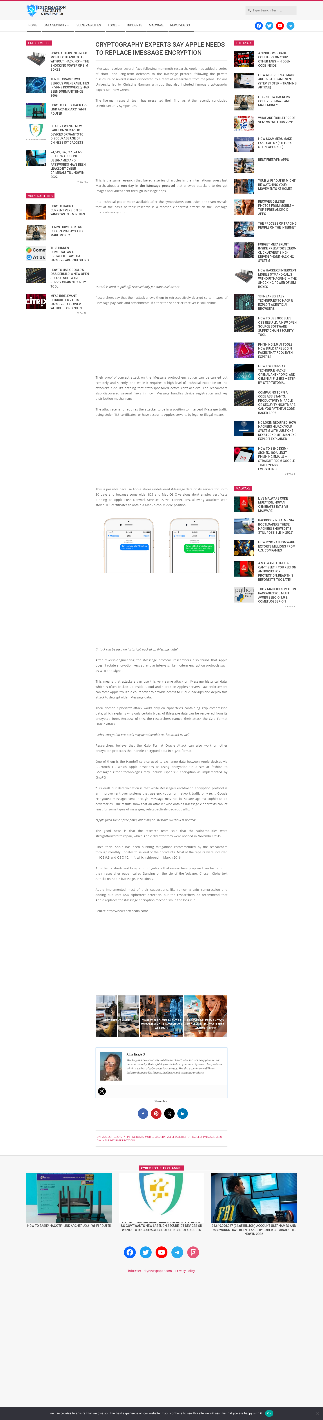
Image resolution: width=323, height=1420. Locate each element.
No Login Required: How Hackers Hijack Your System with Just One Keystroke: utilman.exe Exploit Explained (277, 431)
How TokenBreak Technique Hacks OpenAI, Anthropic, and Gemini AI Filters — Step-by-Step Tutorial (277, 375)
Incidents (138, 1136)
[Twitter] (102, 1091)
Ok (269, 1413)
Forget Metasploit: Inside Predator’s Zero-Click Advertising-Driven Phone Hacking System (277, 253)
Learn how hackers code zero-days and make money (67, 231)
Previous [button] (92, 1016)
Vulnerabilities (176, 1136)
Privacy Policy (185, 1271)
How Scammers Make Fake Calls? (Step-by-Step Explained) (275, 143)
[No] (317, 1413)
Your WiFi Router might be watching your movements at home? (277, 185)
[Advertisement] (161, 145)
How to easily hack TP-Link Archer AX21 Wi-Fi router (69, 109)
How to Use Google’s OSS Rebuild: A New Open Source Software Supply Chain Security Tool (70, 278)
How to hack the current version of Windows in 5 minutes (68, 210)
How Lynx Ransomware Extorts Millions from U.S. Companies (276, 546)
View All (82, 181)
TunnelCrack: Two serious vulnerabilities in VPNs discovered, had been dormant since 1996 (70, 87)
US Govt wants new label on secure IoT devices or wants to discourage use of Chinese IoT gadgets (67, 134)
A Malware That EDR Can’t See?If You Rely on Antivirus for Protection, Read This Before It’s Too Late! (277, 571)
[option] (117, 1016)
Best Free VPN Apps (273, 159)
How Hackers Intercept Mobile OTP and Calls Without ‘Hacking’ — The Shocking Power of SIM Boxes (70, 61)
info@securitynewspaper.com (150, 1271)
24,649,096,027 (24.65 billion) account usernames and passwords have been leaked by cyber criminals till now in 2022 (68, 164)
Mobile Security (155, 1136)
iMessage (209, 1136)
